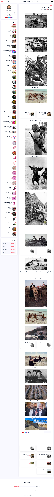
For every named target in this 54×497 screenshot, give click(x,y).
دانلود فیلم (35, 490)
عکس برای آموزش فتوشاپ (8, 35)
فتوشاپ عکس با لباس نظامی (8, 126)
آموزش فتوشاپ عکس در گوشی (7, 50)
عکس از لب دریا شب (9, 55)
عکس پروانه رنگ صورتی (8, 161)
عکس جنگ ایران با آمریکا (8, 30)
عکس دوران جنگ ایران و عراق (43, 469)
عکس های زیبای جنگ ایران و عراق (26, 447)
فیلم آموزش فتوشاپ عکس (8, 116)
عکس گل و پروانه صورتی (8, 141)
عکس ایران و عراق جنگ (43, 342)
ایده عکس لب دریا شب (9, 106)
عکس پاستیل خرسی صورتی (8, 202)
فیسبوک (31, 490)
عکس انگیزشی (13, 243)
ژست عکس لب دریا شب (8, 65)
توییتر (27, 490)
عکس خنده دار (13, 246)
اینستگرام (22, 490)
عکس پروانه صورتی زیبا (8, 172)
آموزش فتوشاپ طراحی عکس (8, 60)
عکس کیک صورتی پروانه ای (8, 167)
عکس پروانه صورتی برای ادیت (8, 146)
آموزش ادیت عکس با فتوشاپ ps (7, 75)
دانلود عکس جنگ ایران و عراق (26, 342)
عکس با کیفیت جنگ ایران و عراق (43, 249)
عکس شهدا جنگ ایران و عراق (43, 462)
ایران (39, 271)
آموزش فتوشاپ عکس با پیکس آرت (7, 85)
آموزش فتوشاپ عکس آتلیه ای (8, 101)
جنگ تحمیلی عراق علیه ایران (48, 226)
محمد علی (49, 9)
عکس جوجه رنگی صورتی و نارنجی (7, 121)
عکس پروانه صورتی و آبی (8, 136)
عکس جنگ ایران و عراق (27, 249)
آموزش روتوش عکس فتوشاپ (8, 40)
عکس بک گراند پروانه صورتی (8, 182)
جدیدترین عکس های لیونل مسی (7, 232)
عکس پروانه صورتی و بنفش (8, 156)
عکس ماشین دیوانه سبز (8, 222)
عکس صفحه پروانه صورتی (8, 177)
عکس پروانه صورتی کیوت (8, 197)
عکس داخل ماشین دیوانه (8, 212)
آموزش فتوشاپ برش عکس (8, 111)
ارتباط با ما (24, 1)
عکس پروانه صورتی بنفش (8, 187)
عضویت (17, 486)
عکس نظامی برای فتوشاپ (8, 131)
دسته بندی (33, 1)
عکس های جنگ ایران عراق (26, 454)
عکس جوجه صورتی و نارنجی (8, 151)
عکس (50, 5)
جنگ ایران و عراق (43, 29)
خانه (37, 1)
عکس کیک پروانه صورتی (8, 192)
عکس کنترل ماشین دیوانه (8, 217)
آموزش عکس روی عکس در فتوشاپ (7, 80)
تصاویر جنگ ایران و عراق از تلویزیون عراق (43, 113)
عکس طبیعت (13, 249)
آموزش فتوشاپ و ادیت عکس (8, 91)
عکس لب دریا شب (9, 45)
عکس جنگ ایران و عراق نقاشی (26, 462)
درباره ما (28, 1)
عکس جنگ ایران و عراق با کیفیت (26, 113)
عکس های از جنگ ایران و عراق (42, 454)
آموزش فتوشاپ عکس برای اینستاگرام (8, 71)
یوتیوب (18, 490)
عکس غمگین (13, 252)
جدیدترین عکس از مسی (8, 207)
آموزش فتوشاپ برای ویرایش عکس (7, 96)
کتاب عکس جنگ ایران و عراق (8, 25)
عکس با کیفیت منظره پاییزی (8, 227)
